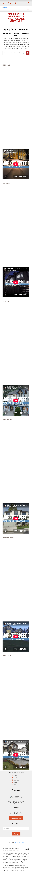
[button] (3, 3)
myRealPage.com (19, 842)
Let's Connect (16, 818)
